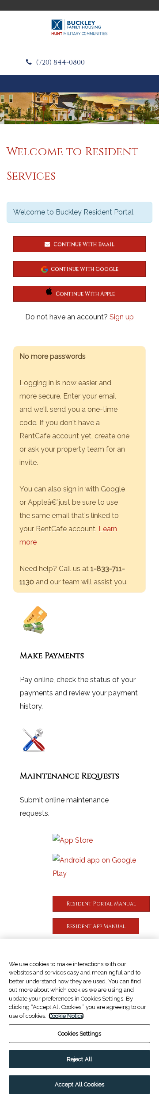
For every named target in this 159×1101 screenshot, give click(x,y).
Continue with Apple (85, 293)
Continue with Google (84, 268)
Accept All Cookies (79, 1084)
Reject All (79, 1059)
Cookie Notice (66, 1016)
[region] (79, 1020)
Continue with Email (83, 244)
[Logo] (79, 27)
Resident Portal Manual (101, 903)
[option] (79, 108)
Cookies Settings (79, 1033)
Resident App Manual (95, 926)
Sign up (122, 317)
